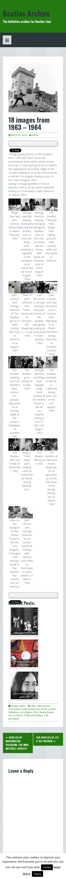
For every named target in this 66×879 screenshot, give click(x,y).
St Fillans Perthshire (33, 715)
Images (15, 706)
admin (35, 135)
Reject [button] (37, 873)
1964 (39, 706)
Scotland (17, 715)
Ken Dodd (41, 709)
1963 (33, 706)
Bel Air (46, 706)
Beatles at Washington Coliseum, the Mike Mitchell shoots (17, 742)
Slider (22, 706)
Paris (35, 712)
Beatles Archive (26, 13)
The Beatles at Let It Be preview (47, 739)
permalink (13, 718)
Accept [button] (47, 867)
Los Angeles (26, 712)
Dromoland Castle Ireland (21, 709)
